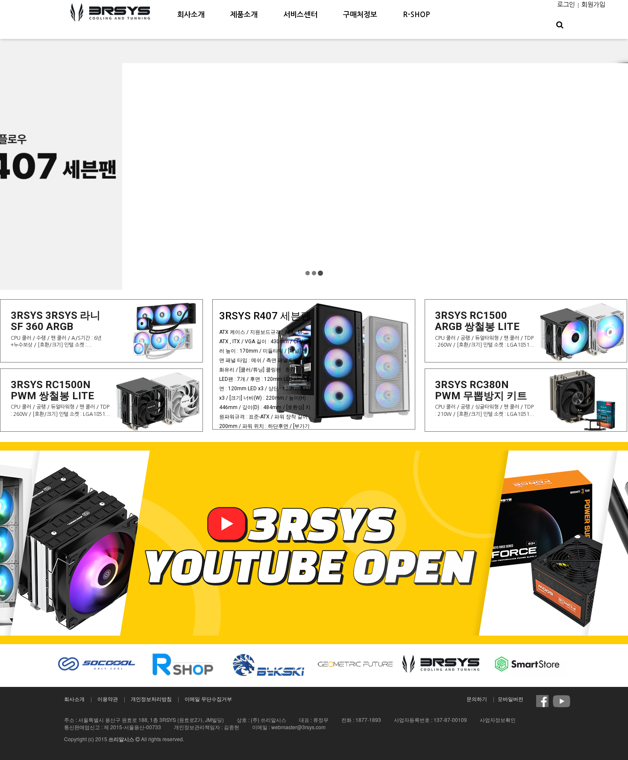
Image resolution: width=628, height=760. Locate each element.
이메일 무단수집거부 (208, 698)
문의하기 (477, 698)
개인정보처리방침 (151, 698)
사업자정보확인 (498, 719)
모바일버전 (510, 698)
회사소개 (74, 698)
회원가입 (593, 4)
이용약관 (107, 698)
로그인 (566, 4)
